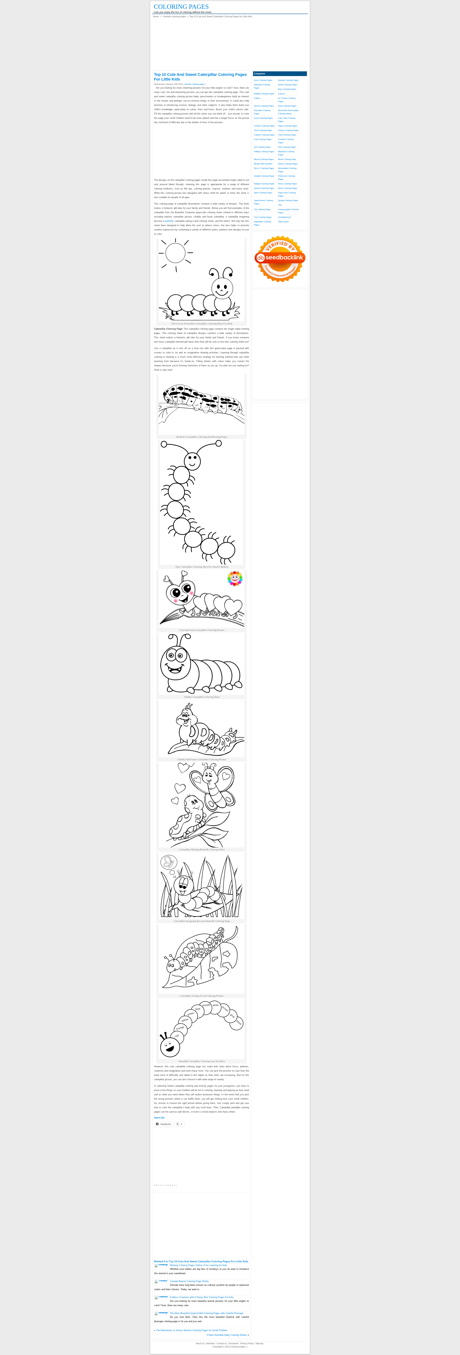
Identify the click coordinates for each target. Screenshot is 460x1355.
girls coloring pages (287, 147)
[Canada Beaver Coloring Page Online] (161, 1280)
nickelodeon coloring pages (287, 170)
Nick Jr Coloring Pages (264, 168)
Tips (280, 205)
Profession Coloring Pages (286, 177)
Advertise (210, 1343)
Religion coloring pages (264, 184)
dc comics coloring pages (286, 99)
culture (257, 98)
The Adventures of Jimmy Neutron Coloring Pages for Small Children (191, 1330)
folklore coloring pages (264, 135)
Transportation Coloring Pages (288, 211)
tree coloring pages (263, 217)
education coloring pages (262, 112)
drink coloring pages (287, 106)
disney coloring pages (264, 106)
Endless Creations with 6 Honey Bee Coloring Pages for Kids (201, 1297)
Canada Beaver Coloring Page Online (189, 1281)
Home (156, 16)
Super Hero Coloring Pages (287, 194)
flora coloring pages (263, 130)
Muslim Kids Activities (263, 164)
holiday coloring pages (264, 151)
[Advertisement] (230, 45)
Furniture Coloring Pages (286, 141)
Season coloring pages (264, 188)
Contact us (222, 1343)
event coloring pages (263, 118)
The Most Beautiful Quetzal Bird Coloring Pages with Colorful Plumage (206, 1313)
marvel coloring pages (264, 159)
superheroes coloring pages (263, 202)
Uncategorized (284, 217)
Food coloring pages (287, 135)
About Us (200, 1343)
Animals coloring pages (174, 16)
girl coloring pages (262, 147)
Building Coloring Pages (264, 94)
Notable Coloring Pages (264, 176)
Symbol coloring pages (288, 200)
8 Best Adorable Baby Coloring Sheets (227, 1335)
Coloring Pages (181, 6)
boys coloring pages (287, 89)
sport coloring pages (263, 193)
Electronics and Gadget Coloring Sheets (288, 112)
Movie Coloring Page (287, 159)
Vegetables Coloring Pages (262, 223)
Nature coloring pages (288, 164)
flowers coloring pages (288, 130)
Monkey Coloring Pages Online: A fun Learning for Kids (198, 1265)
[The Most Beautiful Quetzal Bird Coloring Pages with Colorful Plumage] (161, 1312)
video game (283, 222)
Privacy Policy (247, 1343)
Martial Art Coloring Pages (286, 153)
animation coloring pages (262, 86)
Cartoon (281, 94)
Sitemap (259, 1343)
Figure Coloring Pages (287, 126)
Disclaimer (233, 1343)
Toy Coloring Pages (262, 209)
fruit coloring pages (263, 139)
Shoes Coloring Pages (287, 188)
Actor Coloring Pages (263, 80)
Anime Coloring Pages (287, 85)
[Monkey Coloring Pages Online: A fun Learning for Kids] (161, 1264)
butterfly (169, 221)
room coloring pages (287, 184)
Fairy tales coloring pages (286, 119)
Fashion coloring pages (264, 126)
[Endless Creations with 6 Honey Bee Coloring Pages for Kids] (161, 1296)
